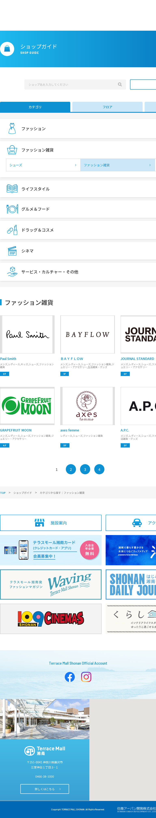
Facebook (70, 677)
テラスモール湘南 (44, 751)
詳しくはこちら (45, 789)
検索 (120, 84)
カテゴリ (35, 106)
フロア (107, 106)
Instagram (86, 677)
